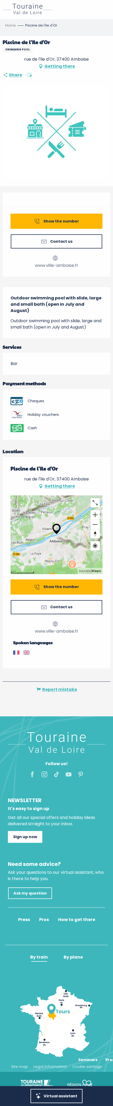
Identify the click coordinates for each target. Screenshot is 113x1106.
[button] (29, 75)
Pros (44, 920)
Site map (19, 1066)
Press (24, 920)
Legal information (50, 1066)
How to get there (76, 920)
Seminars (87, 1059)
